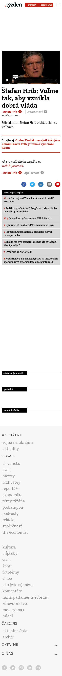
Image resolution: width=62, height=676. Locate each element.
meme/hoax (13, 609)
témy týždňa (13, 501)
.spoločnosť (35, 112)
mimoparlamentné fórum (25, 597)
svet (6, 469)
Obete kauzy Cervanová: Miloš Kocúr (28, 218)
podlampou (12, 507)
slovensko (11, 463)
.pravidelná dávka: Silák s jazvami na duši (29, 225)
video (7, 578)
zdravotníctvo (14, 603)
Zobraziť (18, 373)
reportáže (10, 488)
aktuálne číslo (14, 630)
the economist (15, 532)
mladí (7, 616)
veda (6, 559)
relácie (8, 519)
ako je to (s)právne (18, 584)
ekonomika (12, 494)
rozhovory (11, 482)
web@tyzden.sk (12, 166)
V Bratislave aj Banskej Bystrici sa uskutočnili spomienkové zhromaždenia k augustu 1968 (31, 260)
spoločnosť (12, 526)
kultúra (9, 547)
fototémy (10, 572)
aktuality (10, 448)
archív (7, 637)
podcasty (10, 513)
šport (7, 566)
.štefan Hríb (10, 112)
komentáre (12, 591)
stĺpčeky (9, 553)
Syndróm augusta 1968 (18, 252)
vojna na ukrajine (18, 442)
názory (8, 476)
